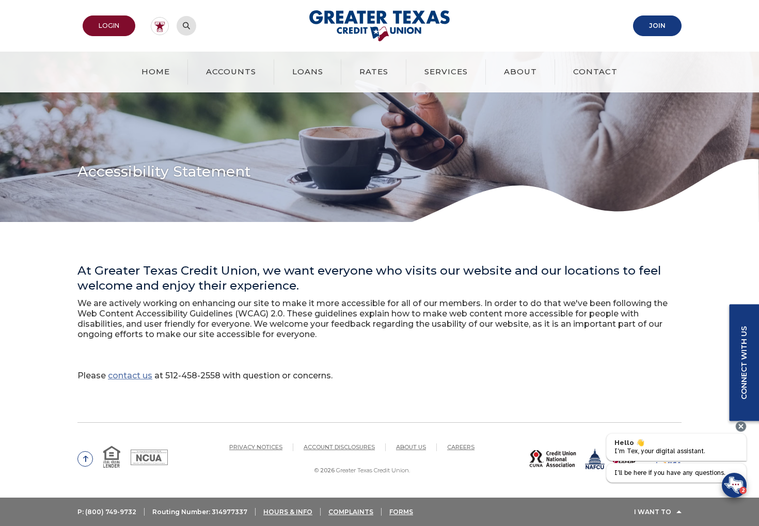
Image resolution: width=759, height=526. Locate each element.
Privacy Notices (255, 447)
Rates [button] (373, 71)
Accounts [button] (231, 71)
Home (155, 71)
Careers (461, 447)
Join (665, 25)
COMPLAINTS (350, 512)
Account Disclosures (339, 447)
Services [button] (446, 71)
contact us (130, 375)
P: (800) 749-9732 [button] (106, 512)
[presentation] (741, 426)
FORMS (401, 512)
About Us (411, 447)
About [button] (520, 71)
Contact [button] (595, 71)
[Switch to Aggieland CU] (160, 26)
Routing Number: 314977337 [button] (199, 512)
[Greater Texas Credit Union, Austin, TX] (380, 25)
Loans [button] (307, 71)
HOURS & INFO (287, 512)
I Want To (652, 512)
